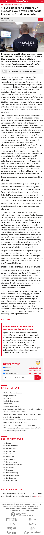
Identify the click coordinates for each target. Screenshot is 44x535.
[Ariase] (11, 532)
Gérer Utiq (24, 508)
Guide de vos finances (11, 446)
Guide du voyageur (10, 481)
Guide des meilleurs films (12, 465)
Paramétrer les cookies (13, 508)
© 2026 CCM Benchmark (26, 510)
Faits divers (17, 5)
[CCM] (32, 519)
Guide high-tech (9, 451)
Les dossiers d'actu (11, 373)
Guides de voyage (9, 478)
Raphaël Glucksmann (11, 401)
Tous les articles (8, 506)
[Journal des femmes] (11, 519)
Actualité (8, 5)
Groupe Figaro (14, 510)
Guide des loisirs (9, 459)
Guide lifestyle (8, 457)
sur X (27, 294)
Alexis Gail (5, 19)
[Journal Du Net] (11, 524)
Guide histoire (8, 454)
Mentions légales (33, 508)
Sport (7, 371)
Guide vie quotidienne (11, 475)
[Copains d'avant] (11, 528)
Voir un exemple (35, 368)
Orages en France (9, 396)
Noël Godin (7, 398)
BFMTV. (33, 148)
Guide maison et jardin (11, 462)
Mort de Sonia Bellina (11, 406)
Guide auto (7, 443)
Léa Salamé (7, 404)
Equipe (17, 504)
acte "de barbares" (33, 280)
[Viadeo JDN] (32, 528)
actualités (38, 496)
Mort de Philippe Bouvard (12, 393)
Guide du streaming (10, 473)
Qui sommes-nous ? (8, 504)
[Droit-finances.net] (32, 524)
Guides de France (9, 448)
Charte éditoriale (25, 504)
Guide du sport (8, 470)
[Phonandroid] (32, 532)
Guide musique (9, 467)
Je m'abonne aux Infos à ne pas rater (22, 71)
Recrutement (22, 506)
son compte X (9, 273)
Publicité (33, 504)
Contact (39, 504)
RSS (15, 506)
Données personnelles (33, 506)
